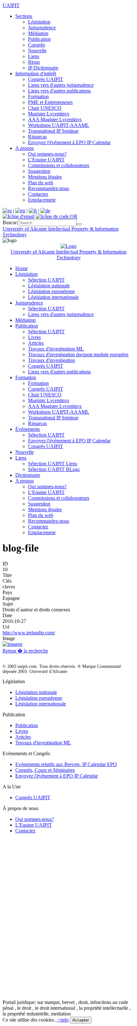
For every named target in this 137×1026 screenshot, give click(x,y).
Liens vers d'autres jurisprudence (61, 85)
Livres (34, 337)
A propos (24, 148)
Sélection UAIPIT (46, 280)
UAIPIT (11, 5)
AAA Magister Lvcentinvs (55, 119)
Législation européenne (51, 291)
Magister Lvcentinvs (48, 113)
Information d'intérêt (35, 73)
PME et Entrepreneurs (50, 102)
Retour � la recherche (25, 650)
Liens (33, 56)
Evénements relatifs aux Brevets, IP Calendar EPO (66, 764)
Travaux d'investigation (51, 360)
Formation (38, 96)
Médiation (38, 33)
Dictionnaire (27, 475)
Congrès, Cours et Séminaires (45, 770)
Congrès (36, 45)
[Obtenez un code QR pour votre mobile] (56, 216)
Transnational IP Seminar (53, 131)
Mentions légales (45, 177)
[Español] (7, 210)
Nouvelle (37, 50)
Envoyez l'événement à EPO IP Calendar (69, 142)
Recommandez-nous (48, 188)
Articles (36, 343)
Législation (39, 22)
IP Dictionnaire (43, 67)
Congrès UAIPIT (45, 79)
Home (21, 268)
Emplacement (41, 200)
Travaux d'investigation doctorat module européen (78, 354)
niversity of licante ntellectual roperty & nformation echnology (68, 254)
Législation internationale (53, 297)
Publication (39, 39)
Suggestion (39, 171)
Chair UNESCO (44, 108)
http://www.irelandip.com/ (29, 632)
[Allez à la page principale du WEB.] (68, 246)
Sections (23, 16)
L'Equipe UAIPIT (46, 159)
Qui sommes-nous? (47, 154)
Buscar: (10, 222)
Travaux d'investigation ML (56, 348)
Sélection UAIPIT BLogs (54, 469)
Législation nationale (49, 285)
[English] (20, 210)
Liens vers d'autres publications (59, 90)
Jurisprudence (42, 27)
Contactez (38, 194)
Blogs (34, 62)
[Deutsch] (45, 210)
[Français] (33, 210)
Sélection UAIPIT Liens (52, 463)
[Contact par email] (18, 216)
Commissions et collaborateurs (58, 165)
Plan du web (40, 182)
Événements (27, 429)
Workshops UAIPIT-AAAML (58, 125)
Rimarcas (37, 136)
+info (63, 1019)
